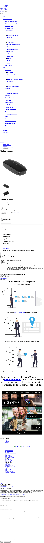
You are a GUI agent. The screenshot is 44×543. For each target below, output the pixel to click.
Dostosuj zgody (13, 496)
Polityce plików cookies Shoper (11, 533)
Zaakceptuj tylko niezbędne (5, 496)
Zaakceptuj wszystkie (21, 496)
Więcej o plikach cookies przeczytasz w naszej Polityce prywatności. (12, 494)
